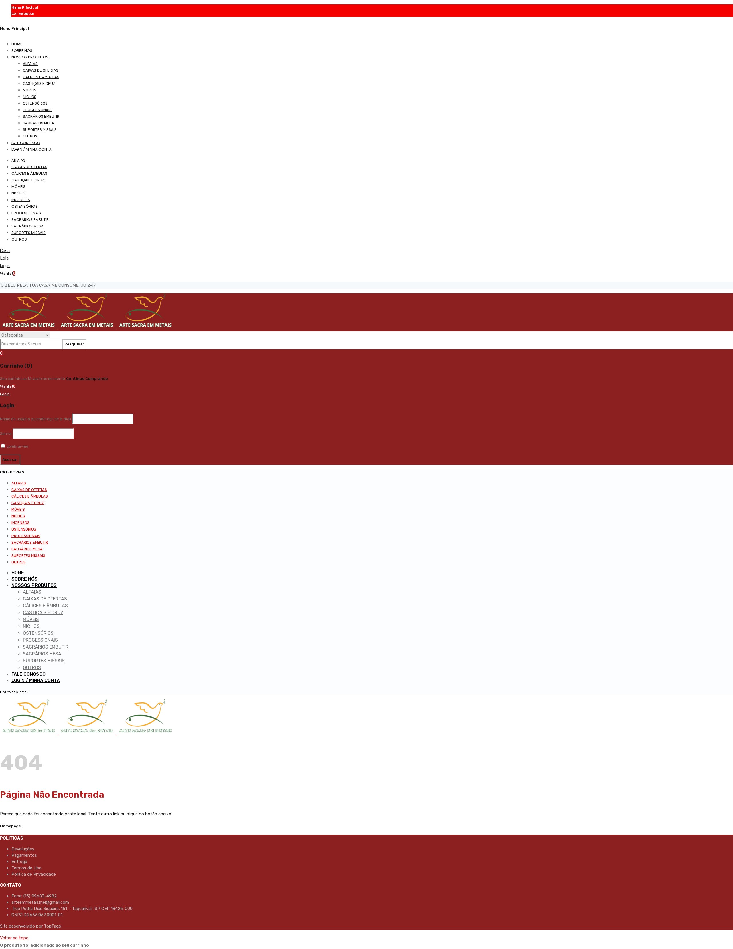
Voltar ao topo (14, 937)
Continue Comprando (87, 378)
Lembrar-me (17, 446)
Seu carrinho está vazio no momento (32, 378)
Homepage (10, 826)
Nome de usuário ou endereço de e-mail (35, 419)
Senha (5, 433)
